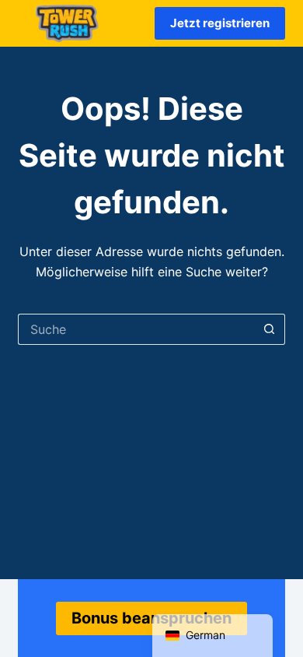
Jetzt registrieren (220, 23)
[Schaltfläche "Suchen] (269, 329)
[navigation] (212, 635)
